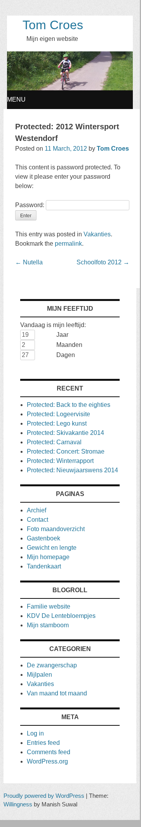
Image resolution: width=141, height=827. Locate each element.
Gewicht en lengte (52, 547)
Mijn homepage (48, 557)
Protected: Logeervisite (58, 414)
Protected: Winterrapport (60, 460)
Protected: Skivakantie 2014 (65, 432)
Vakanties (97, 234)
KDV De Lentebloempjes (61, 615)
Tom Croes (53, 25)
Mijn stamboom (48, 625)
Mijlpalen (39, 674)
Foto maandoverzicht (56, 529)
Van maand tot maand (57, 693)
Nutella (29, 262)
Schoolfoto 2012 (103, 262)
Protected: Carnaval (54, 442)
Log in (35, 733)
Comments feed (48, 752)
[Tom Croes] (70, 88)
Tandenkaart (44, 566)
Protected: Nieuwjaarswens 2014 (72, 470)
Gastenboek (43, 538)
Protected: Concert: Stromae (65, 451)
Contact (37, 519)
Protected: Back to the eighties (68, 404)
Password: (30, 205)
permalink (68, 243)
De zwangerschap (52, 665)
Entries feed (43, 742)
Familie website (48, 606)
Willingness (17, 804)
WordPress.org (47, 761)
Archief (36, 510)
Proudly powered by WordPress (43, 795)
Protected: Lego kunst (57, 423)
